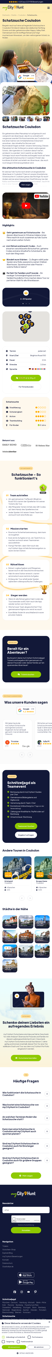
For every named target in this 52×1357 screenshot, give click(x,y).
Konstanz (27, 1312)
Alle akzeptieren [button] (14, 1347)
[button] (26, 1353)
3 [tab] (29, 303)
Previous (21, 754)
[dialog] (26, 1338)
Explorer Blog (7, 1253)
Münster (11, 1305)
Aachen (26, 1310)
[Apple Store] (26, 1274)
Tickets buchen (27, 674)
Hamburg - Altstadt (27, 1302)
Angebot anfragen (26, 835)
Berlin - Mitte (41, 1302)
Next (30, 754)
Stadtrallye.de (7, 1266)
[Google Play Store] (26, 1282)
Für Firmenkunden (26, 387)
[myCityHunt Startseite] (15, 8)
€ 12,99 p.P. (27, 378)
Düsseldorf (6, 1307)
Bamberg (42, 1307)
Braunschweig (7, 1312)
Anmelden (26, 1230)
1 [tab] (23, 303)
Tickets (5, 1246)
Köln (4, 1305)
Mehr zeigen (26, 185)
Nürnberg (19, 1305)
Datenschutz (7, 1263)
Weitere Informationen (32, 1332)
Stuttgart (27, 1307)
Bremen (18, 1312)
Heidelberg (17, 1307)
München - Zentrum (10, 1302)
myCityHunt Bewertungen (12, 1256)
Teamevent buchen (26, 826)
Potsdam (42, 1310)
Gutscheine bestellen (28, 1058)
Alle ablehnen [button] (39, 1347)
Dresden (34, 1310)
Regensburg (16, 1310)
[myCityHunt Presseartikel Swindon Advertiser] (9, 451)
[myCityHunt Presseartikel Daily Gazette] (26, 445)
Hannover (6, 1310)
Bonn (34, 1307)
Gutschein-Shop (9, 1249)
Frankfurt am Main (32, 1305)
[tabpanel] (26, 295)
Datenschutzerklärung (26, 1225)
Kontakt (5, 1260)
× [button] (49, 1322)
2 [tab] (26, 303)
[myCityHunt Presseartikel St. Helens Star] (43, 445)
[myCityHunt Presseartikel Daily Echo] (9, 445)
